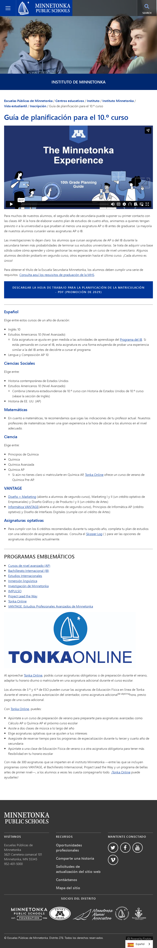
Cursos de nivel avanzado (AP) (29, 565)
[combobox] (139, 944)
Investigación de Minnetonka (28, 585)
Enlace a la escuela (26, 817)
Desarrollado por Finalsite (139, 938)
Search (149, 13)
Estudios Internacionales (25, 575)
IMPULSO (14, 591)
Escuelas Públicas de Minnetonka (42, 3)
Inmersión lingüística (22, 580)
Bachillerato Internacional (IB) (28, 570)
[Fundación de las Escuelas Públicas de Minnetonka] (29, 923)
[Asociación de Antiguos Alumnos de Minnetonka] (93, 923)
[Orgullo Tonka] (60, 923)
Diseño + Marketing (22, 496)
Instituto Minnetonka (118, 100)
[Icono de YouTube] (137, 848)
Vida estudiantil (15, 106)
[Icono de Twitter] (113, 848)
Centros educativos (69, 100)
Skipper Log (94, 533)
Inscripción (38, 106)
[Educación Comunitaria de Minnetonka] (122, 923)
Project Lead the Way (22, 596)
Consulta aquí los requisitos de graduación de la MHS (56, 274)
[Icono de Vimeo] (113, 860)
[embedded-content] (78, 167)
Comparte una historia (75, 858)
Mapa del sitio (68, 887)
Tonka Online (94, 474)
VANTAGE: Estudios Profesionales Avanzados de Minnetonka (50, 606)
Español (140, 944)
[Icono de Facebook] (125, 848)
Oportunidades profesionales (69, 847)
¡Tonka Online (120, 772)
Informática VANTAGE (23, 506)
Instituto (93, 100)
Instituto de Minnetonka (78, 82)
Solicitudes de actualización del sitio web (78, 869)
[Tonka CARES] (139, 923)
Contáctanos (66, 879)
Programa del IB (131, 339)
